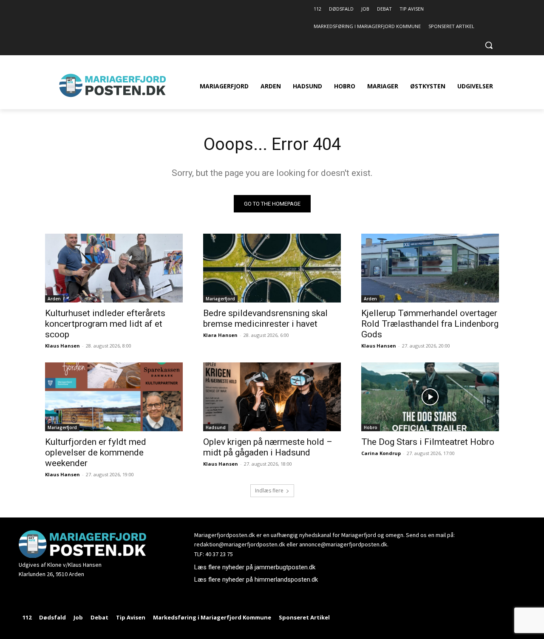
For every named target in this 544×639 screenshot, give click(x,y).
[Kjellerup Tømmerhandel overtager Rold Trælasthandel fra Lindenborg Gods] (430, 268)
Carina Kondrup (381, 453)
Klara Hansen (220, 335)
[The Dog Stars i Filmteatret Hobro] (430, 396)
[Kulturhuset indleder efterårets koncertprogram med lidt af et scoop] (114, 268)
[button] (489, 45)
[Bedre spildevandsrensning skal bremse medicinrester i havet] (272, 268)
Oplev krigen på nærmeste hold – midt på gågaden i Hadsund (267, 447)
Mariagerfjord (220, 299)
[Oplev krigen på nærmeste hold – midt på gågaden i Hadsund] (272, 396)
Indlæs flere (269, 490)
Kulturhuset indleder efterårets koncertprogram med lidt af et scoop (105, 323)
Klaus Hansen (62, 345)
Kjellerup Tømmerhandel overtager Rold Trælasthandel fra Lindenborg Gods (430, 323)
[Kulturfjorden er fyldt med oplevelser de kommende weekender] (114, 396)
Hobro (370, 427)
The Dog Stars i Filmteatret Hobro (427, 442)
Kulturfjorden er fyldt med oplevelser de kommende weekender (95, 452)
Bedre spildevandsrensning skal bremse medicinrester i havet (265, 318)
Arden (54, 299)
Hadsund (216, 427)
